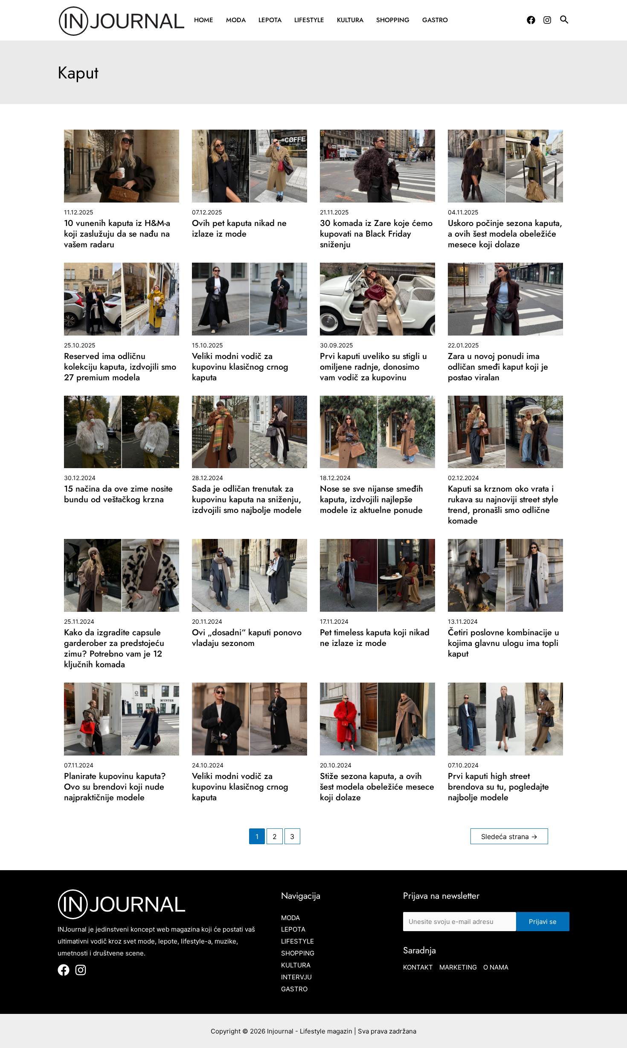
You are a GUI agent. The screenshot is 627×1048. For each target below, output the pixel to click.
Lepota (270, 20)
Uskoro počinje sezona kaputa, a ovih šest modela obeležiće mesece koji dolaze (505, 234)
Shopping (392, 20)
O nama (495, 967)
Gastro (435, 20)
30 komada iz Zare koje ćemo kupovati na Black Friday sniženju (376, 234)
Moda (236, 20)
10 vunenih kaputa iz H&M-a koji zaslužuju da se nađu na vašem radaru (117, 234)
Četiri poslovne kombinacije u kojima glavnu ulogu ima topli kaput (503, 643)
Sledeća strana (509, 837)
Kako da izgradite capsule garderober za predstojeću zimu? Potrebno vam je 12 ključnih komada (114, 648)
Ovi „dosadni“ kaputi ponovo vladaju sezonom (247, 637)
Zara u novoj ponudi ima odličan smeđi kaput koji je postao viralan (498, 367)
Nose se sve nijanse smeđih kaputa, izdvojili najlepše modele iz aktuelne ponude (371, 499)
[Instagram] (547, 20)
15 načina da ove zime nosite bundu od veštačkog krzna (118, 494)
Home (203, 20)
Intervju (296, 977)
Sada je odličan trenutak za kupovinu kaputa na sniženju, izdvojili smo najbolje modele (247, 499)
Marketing (458, 967)
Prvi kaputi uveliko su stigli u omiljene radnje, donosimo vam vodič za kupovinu (373, 367)
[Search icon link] (564, 20)
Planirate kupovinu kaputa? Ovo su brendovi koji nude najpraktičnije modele (115, 787)
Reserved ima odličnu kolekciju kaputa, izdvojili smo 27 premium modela (120, 367)
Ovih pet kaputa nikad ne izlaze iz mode (239, 228)
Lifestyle (309, 20)
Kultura (350, 20)
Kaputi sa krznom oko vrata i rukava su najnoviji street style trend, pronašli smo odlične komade (503, 505)
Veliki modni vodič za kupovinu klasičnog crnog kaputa (240, 367)
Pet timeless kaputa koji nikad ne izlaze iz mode (375, 637)
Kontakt (418, 967)
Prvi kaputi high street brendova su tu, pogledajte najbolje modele (498, 787)
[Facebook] (531, 20)
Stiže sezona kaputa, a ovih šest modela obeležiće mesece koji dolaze (377, 787)
